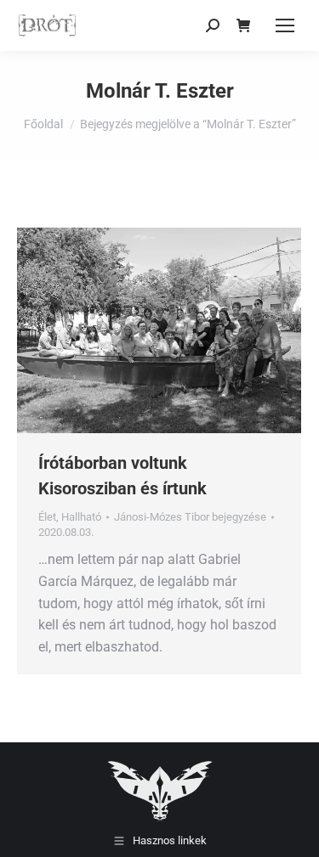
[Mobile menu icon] (285, 25)
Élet (47, 516)
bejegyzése (190, 516)
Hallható (81, 516)
